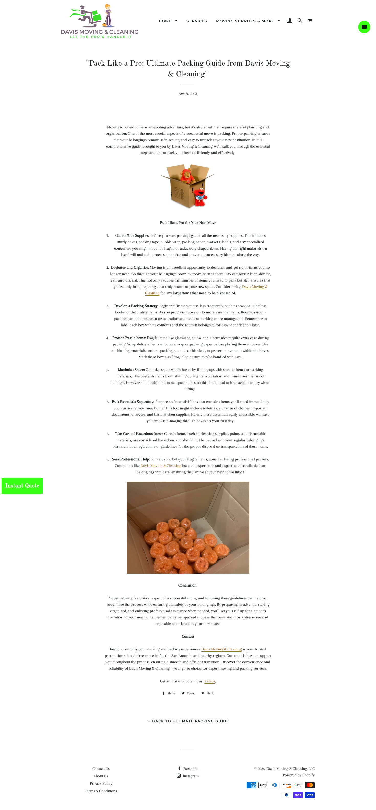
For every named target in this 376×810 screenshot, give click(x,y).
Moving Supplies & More (246, 21)
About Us (101, 776)
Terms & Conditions (101, 791)
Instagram (190, 776)
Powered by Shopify (299, 775)
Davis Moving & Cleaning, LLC (291, 768)
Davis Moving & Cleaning (161, 465)
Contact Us (101, 768)
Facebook (190, 768)
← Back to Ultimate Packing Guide (188, 721)
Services (196, 21)
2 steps (209, 681)
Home (166, 21)
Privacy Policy (101, 783)
